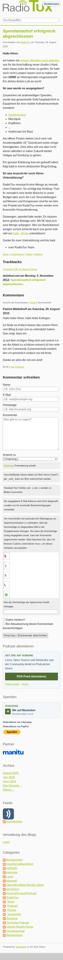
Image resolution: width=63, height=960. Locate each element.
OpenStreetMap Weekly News (25, 884)
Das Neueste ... (12, 785)
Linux (9, 876)
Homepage (10, 404)
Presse (11, 910)
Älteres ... (8, 789)
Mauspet (11, 880)
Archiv (25, 684)
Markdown (9, 465)
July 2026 (9, 777)
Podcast (12, 905)
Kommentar (10, 415)
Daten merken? (15, 619)
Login (6, 842)
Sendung (12, 918)
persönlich (12, 889)
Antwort (20, 367)
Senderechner (17, 114)
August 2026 (11, 773)
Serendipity (21, 947)
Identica (38, 254)
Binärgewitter (14, 859)
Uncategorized (15, 930)
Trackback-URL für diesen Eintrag (20, 269)
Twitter (29, 254)
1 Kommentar (17, 254)
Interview (12, 872)
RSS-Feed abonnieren (31, 676)
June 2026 (9, 781)
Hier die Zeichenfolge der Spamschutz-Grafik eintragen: (26, 604)
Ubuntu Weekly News (19, 926)
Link (12, 367)
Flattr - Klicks (20, 233)
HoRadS (11, 868)
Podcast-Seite (12, 684)
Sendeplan (14, 914)
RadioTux (25, 42)
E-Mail (7, 394)
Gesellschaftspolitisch (19, 864)
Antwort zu (9, 454)
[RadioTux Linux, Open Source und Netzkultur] (3, 8)
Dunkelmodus (51, 4)
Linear (32, 302)
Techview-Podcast (17, 922)
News (5, 254)
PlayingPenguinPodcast (21, 893)
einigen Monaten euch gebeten (39, 60)
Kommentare (14, 821)
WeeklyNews (14, 935)
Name (6, 384)
